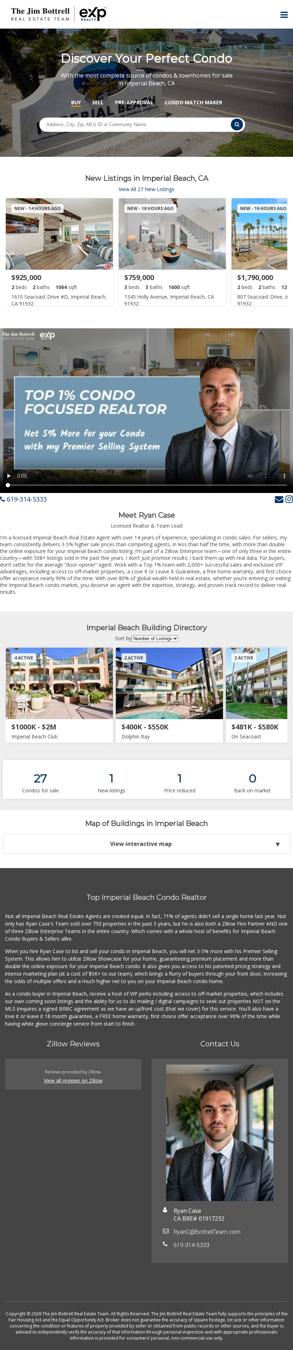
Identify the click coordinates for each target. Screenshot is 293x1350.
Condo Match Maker (193, 102)
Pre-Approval (134, 102)
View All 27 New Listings (146, 189)
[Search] (237, 124)
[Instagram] (289, 499)
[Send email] (279, 499)
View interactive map (141, 844)
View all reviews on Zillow (73, 1080)
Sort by (123, 638)
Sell (98, 102)
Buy (76, 102)
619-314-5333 (26, 499)
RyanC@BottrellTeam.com (207, 1232)
